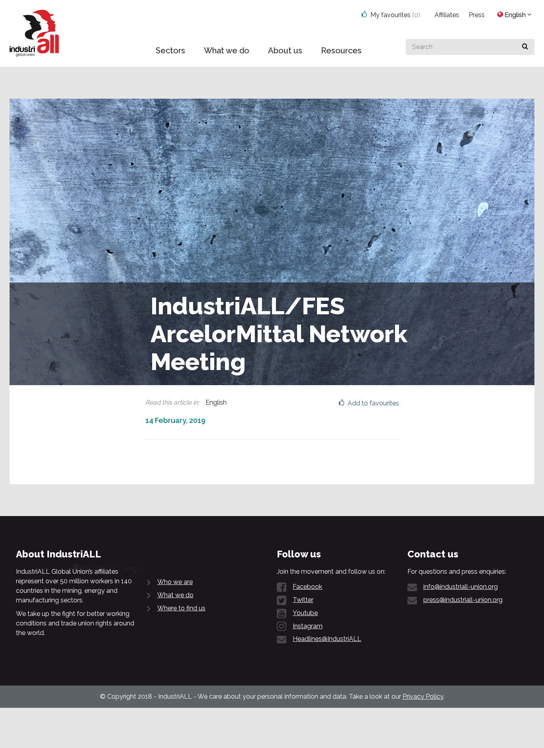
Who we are (175, 582)
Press (477, 15)
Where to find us (181, 608)
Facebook (307, 586)
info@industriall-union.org (460, 586)
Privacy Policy (423, 696)
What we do (175, 595)
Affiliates (446, 15)
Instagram (308, 626)
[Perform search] (525, 47)
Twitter (303, 600)
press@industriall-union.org (463, 600)
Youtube (305, 613)
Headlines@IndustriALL (327, 639)
